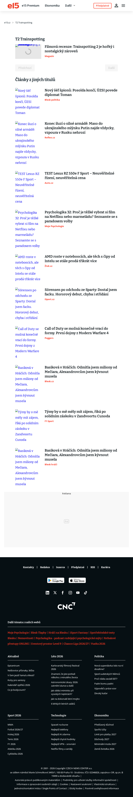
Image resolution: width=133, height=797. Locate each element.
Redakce (45, 567)
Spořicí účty (100, 729)
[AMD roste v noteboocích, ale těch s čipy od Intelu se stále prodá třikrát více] (28, 268)
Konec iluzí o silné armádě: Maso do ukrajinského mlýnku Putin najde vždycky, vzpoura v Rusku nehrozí (79, 128)
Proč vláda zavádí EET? (105, 678)
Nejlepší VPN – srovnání (63, 744)
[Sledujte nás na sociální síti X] (55, 592)
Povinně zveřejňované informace (102, 788)
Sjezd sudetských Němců (107, 673)
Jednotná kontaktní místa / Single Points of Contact (40, 788)
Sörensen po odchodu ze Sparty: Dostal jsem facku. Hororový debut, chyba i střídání (81, 292)
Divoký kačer (101, 693)
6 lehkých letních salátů (63, 703)
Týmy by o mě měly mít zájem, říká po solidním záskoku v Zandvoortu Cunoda (77, 413)
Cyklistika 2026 (15, 753)
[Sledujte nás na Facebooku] (62, 592)
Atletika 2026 (14, 748)
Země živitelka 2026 (104, 748)
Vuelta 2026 (98, 643)
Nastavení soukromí (81, 784)
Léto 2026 (57, 656)
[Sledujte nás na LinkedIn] (47, 592)
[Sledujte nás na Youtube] (78, 592)
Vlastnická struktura (104, 784)
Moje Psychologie (18, 632)
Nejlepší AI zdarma (60, 734)
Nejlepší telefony (59, 729)
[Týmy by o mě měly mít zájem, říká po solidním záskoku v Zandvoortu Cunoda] (28, 426)
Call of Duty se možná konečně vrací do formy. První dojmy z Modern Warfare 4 (77, 330)
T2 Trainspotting (23, 22)
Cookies (64, 784)
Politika (99, 656)
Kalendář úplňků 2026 (19, 685)
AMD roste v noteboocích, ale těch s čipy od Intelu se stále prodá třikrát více (80, 258)
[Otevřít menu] (123, 5)
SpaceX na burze (59, 724)
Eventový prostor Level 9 (46, 643)
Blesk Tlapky (38, 632)
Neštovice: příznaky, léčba (21, 670)
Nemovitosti (25, 638)
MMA (10, 724)
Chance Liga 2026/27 (76, 643)
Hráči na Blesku (58, 632)
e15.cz (7, 22)
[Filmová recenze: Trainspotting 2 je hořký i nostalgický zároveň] (28, 51)
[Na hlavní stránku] (13, 5)
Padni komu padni (103, 683)
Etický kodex (75, 788)
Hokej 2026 (13, 734)
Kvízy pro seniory (16, 680)
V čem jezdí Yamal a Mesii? (21, 675)
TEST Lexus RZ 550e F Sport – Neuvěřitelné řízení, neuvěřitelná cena (79, 175)
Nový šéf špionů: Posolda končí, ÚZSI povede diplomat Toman (81, 92)
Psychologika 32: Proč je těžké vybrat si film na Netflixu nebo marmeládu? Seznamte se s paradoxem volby (81, 216)
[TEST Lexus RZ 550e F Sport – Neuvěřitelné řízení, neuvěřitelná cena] (28, 187)
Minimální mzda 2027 (105, 744)
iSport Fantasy (79, 632)
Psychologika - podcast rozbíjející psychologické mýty (69, 638)
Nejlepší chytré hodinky (63, 739)
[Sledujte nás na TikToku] (85, 592)
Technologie (58, 715)
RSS (93, 567)
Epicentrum (14, 665)
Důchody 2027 (101, 739)
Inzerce (60, 567)
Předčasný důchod (104, 724)
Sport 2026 (14, 715)
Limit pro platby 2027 (105, 734)
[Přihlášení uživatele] (116, 5)
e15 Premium (30, 5)
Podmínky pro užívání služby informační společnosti (89, 780)
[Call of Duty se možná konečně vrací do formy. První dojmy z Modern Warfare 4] (28, 342)
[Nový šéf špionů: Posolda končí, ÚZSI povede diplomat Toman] (28, 102)
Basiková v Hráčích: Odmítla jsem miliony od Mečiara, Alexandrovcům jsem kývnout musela (81, 371)
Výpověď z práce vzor (105, 688)
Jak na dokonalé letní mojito (65, 698)
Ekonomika (52, 5)
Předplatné (77, 567)
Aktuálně (13, 656)
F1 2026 (11, 744)
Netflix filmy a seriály (62, 748)
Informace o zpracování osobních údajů (37, 784)
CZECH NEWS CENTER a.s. (79, 768)
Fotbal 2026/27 (15, 729)
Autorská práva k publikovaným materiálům (37, 780)
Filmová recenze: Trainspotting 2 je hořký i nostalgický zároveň (79, 48)
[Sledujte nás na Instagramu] (70, 592)
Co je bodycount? (17, 689)
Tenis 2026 (13, 739)
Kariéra (105, 567)
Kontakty (28, 567)
